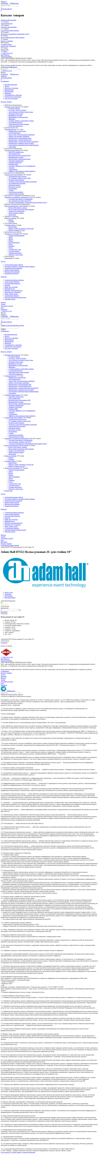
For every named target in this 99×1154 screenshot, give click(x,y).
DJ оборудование (14, 108)
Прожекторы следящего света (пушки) (21, 143)
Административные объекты (14, 280)
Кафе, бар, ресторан (11, 287)
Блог (2, 307)
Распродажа (8, 258)
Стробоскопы (13, 169)
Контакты (4, 309)
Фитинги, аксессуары (16, 255)
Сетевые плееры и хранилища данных (21, 121)
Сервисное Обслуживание (13, 268)
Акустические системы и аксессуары (21, 112)
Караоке (7, 285)
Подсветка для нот (15, 187)
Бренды (3, 302)
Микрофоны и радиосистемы (18, 117)
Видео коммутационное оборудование (21, 209)
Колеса (11, 239)
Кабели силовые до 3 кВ (17, 230)
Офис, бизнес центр (11, 294)
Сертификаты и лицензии (13, 95)
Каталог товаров (6, 102)
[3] (4, 604)
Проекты (4, 277)
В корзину (4, 612)
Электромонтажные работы (14, 265)
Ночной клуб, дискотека (13, 292)
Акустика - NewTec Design (17, 110)
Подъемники (13, 188)
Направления (9, 91)
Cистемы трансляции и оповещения (20, 199)
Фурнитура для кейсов (12, 234)
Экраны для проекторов (16, 211)
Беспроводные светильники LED (19, 155)
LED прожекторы (14, 133)
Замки (11, 237)
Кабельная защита (14, 185)
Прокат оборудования (12, 270)
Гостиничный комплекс (12, 283)
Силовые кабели (10, 225)
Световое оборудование (12, 150)
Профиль (12, 246)
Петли (11, 244)
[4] (6, 604)
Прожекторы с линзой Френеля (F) (20, 140)
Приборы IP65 (13, 164)
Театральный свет (10, 129)
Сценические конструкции (17, 176)
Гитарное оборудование (16, 180)
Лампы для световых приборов (19, 136)
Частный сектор (10, 299)
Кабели (11, 220)
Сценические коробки (16, 192)
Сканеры (11, 168)
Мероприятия (9, 90)
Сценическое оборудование (14, 174)
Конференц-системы (15, 115)
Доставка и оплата (7, 306)
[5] (7, 604)
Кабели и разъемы (11, 218)
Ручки (11, 248)
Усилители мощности (16, 126)
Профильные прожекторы (17, 131)
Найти (3, 329)
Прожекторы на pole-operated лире (20, 138)
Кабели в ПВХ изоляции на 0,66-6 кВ (21, 228)
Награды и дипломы (11, 88)
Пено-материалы (14, 242)
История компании (11, 84)
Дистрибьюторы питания (17, 183)
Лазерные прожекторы (16, 161)
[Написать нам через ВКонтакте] (14, 3)
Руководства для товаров (13, 97)
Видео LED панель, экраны (18, 208)
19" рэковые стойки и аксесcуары (20, 178)
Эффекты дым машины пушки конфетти (22, 171)
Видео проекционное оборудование (16, 206)
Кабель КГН (13, 227)
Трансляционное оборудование (19, 124)
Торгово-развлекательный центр (15, 297)
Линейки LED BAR (15, 162)
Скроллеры (12, 147)
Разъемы (11, 221)
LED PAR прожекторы (16, 152)
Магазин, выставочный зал (14, 290)
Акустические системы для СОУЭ (20, 201)
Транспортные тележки (16, 194)
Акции (3, 304)
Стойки (11, 190)
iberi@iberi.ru (5, 55)
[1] (1, 604)
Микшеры (12, 119)
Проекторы (12, 214)
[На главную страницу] (4, 1)
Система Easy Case (15, 249)
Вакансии (8, 93)
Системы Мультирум (15, 122)
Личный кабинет (6, 9)
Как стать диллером (11, 98)
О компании (5, 81)
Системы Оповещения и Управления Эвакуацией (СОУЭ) (28, 202)
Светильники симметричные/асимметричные (24, 145)
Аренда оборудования (12, 282)
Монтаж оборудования (12, 272)
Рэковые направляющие (16, 235)
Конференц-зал (10, 289)
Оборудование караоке (16, 213)
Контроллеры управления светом (19, 159)
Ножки (11, 241)
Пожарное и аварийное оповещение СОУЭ (19, 197)
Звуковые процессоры (16, 114)
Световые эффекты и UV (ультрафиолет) (22, 166)
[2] (3, 604)
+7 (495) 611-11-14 (7, 53)
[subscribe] (20, 69)
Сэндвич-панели (14, 251)
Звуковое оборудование (12, 107)
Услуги (3, 261)
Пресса (7, 86)
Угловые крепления (15, 253)
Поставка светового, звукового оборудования (20, 266)
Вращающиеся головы (16, 157)
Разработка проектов (11, 273)
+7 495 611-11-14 (6, 71)
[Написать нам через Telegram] (5, 3)
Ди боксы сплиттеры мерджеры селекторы (23, 181)
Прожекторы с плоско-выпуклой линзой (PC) (24, 141)
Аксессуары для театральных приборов (22, 134)
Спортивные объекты (12, 295)
